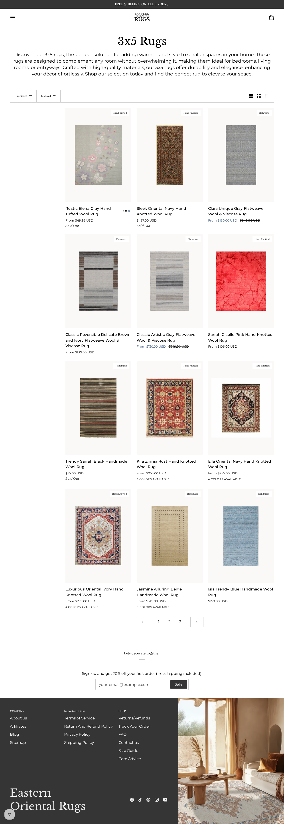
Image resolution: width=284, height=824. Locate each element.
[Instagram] (157, 800)
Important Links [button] (74, 711)
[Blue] (235, 480)
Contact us (128, 742)
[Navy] (139, 480)
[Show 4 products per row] (268, 97)
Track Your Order (134, 726)
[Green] (147, 608)
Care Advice (129, 759)
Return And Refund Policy (88, 726)
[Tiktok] (140, 800)
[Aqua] (163, 608)
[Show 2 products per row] (251, 97)
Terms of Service (79, 718)
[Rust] (155, 480)
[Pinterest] (148, 800)
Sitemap (18, 742)
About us (18, 718)
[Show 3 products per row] (259, 97)
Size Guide (128, 751)
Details (195, 4)
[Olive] (139, 608)
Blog (14, 734)
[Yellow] (171, 608)
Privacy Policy (77, 734)
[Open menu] (16, 18)
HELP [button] (122, 711)
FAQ (122, 734)
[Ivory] (147, 480)
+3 (179, 608)
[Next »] (196, 622)
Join (178, 685)
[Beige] (155, 608)
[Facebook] (132, 800)
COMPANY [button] (17, 711)
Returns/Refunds (134, 718)
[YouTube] (165, 800)
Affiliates (18, 726)
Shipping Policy (79, 742)
